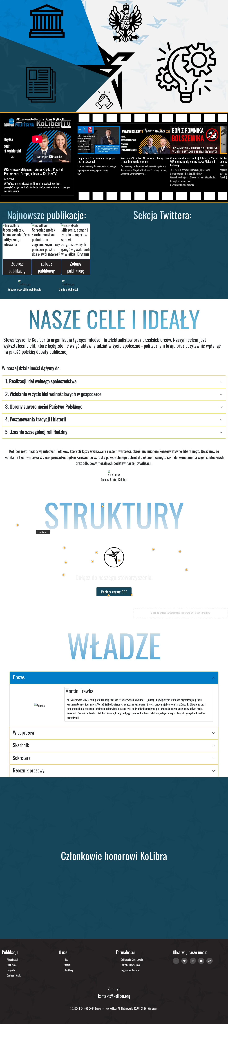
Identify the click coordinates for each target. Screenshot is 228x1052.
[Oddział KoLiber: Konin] (97, 552)
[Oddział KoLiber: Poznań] (64, 548)
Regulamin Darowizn (130, 970)
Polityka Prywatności (130, 965)
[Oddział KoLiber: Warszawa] (153, 549)
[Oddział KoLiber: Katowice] (108, 595)
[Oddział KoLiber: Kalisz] (92, 561)
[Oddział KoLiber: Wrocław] (64, 575)
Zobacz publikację (17, 267)
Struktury (68, 970)
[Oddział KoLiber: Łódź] (119, 560)
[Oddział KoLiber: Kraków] (132, 595)
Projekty (11, 970)
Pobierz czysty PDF (114, 591)
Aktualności (12, 959)
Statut (67, 965)
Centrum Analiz (14, 975)
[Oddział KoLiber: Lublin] (187, 570)
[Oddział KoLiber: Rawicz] (66, 562)
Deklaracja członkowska (132, 959)
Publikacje (11, 965)
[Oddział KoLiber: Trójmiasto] (103, 506)
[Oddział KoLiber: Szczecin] (17, 525)
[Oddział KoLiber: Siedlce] (180, 551)
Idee (66, 959)
